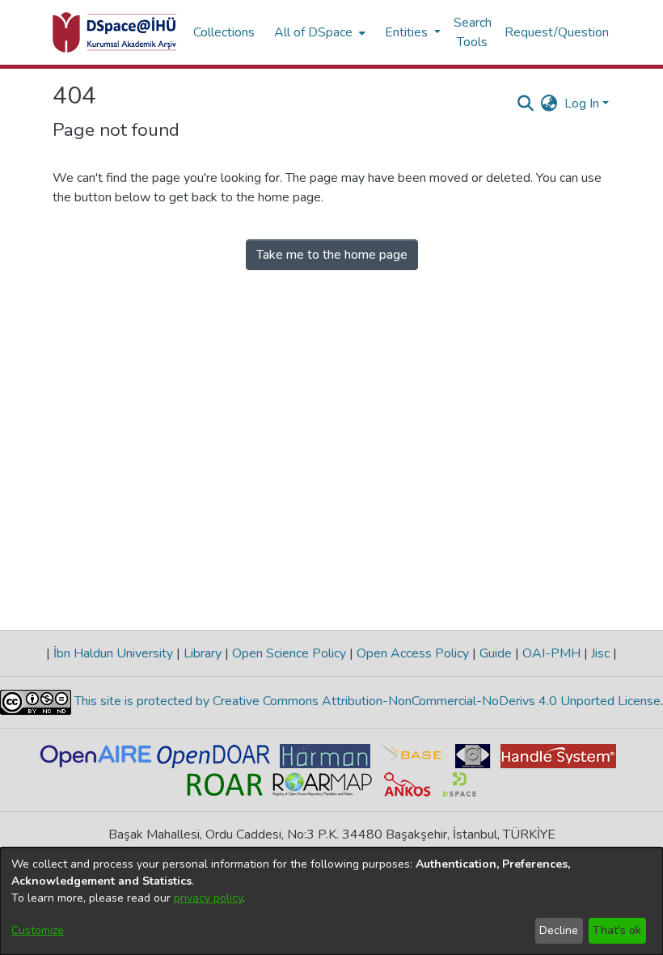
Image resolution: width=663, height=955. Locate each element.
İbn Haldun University (113, 653)
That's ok (617, 930)
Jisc (600, 653)
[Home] (115, 32)
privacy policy (208, 898)
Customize (37, 930)
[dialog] (331, 901)
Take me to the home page (332, 255)
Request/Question (557, 32)
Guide (495, 653)
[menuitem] (318, 32)
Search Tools (473, 32)
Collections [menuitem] (224, 32)
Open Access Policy (412, 653)
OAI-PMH (551, 653)
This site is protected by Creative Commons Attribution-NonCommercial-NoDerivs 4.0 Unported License (366, 701)
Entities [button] (408, 32)
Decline (558, 930)
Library (202, 653)
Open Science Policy (289, 653)
